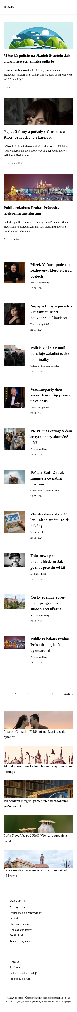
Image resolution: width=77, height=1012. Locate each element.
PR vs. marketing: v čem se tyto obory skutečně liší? (51, 437)
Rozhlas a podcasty (39, 282)
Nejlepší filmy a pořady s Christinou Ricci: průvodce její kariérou (51, 312)
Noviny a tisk (37, 532)
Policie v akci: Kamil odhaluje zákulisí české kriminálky (49, 354)
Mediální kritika (38, 574)
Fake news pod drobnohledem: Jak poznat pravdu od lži (47, 562)
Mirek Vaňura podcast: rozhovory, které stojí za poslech (51, 270)
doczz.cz (9, 6)
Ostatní (7, 87)
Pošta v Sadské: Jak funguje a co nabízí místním (47, 478)
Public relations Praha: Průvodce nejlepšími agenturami (49, 645)
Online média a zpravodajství (44, 366)
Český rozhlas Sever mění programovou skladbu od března (47, 603)
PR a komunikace (12, 239)
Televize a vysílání (13, 163)
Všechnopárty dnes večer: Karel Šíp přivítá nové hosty (50, 395)
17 (51, 694)
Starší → (68, 694)
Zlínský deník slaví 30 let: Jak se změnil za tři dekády (50, 520)
